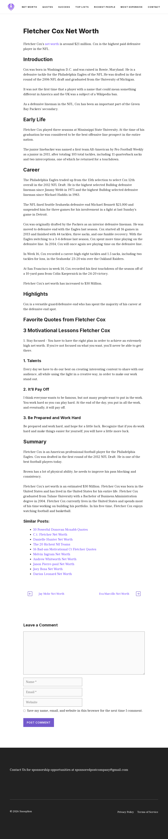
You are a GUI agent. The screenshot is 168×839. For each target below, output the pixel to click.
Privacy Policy (125, 812)
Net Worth (29, 7)
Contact (154, 7)
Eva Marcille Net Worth (114, 594)
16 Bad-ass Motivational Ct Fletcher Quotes (64, 549)
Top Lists (82, 7)
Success (64, 7)
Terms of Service (147, 812)
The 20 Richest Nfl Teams (51, 544)
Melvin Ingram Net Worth (51, 554)
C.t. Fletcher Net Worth (50, 534)
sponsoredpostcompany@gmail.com (101, 770)
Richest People (104, 7)
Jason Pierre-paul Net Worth (53, 564)
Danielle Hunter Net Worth (53, 539)
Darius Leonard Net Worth (52, 574)
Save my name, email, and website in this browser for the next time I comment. (85, 711)
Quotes (47, 7)
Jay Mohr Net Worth (51, 594)
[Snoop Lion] (11, 7)
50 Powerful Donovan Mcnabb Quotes (60, 530)
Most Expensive (132, 7)
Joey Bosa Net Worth (48, 569)
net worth (52, 44)
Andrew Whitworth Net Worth (54, 559)
